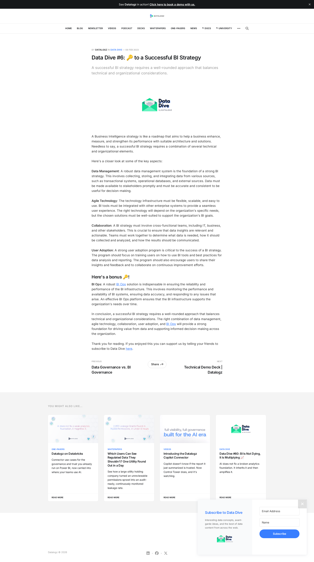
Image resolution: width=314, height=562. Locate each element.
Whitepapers (158, 28)
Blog (80, 28)
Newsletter (95, 28)
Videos (112, 28)
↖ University (224, 28)
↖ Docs (206, 28)
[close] (310, 4)
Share (155, 364)
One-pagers (178, 28)
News (193, 28)
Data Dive (116, 49)
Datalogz (101, 49)
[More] (238, 28)
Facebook (157, 553)
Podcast (126, 28)
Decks (141, 28)
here (129, 348)
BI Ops (121, 284)
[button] (225, 539)
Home (68, 28)
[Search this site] (247, 28)
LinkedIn (148, 553)
